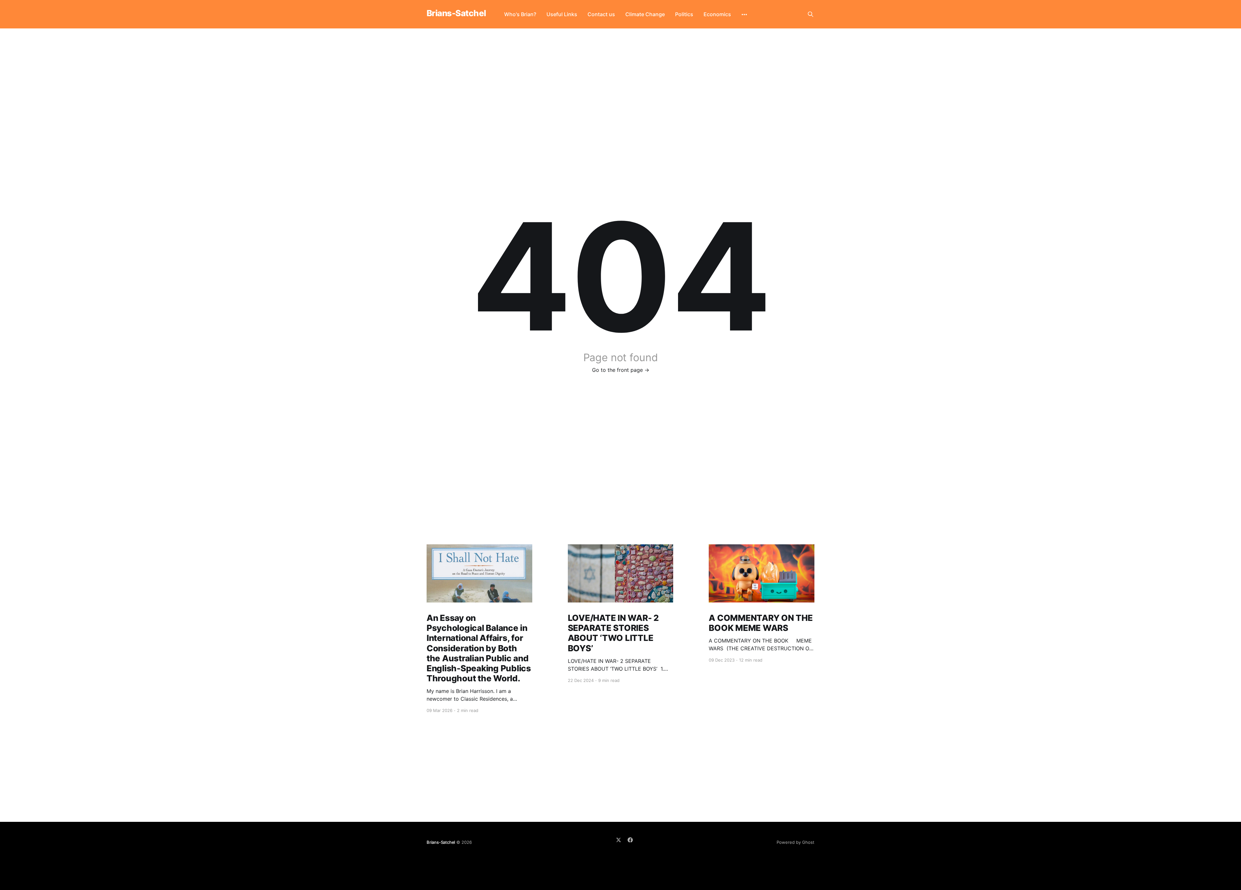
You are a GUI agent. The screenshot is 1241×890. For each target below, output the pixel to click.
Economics (717, 14)
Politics (684, 14)
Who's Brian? (520, 14)
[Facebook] (630, 840)
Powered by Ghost (795, 842)
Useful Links (561, 14)
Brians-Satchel (456, 13)
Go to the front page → (620, 370)
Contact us (601, 14)
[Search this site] (810, 14)
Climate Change (645, 14)
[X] (618, 840)
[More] (744, 14)
